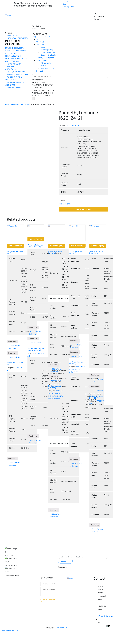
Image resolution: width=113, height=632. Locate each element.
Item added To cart (9, 631)
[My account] (94, 11)
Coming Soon (68, 7)
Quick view (12, 348)
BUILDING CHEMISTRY (14, 48)
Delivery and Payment (45, 58)
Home (65, 1)
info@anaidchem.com (41, 36)
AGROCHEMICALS (13, 58)
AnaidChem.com (62, 628)
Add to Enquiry (15, 245)
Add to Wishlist (14, 346)
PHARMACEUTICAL (13, 56)
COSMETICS (10, 51)
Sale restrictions (47, 68)
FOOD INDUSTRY (14, 64)
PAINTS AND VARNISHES (17, 74)
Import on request (48, 52)
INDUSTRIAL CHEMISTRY (17, 38)
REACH (43, 66)
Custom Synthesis (48, 55)
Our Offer (40, 44)
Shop (42, 47)
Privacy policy (46, 63)
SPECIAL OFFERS (14, 88)
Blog (64, 4)
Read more (12, 342)
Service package (47, 50)
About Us (40, 42)
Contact (39, 71)
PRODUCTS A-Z (13, 35)
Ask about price (83, 209)
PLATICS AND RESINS (16, 72)
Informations (41, 60)
